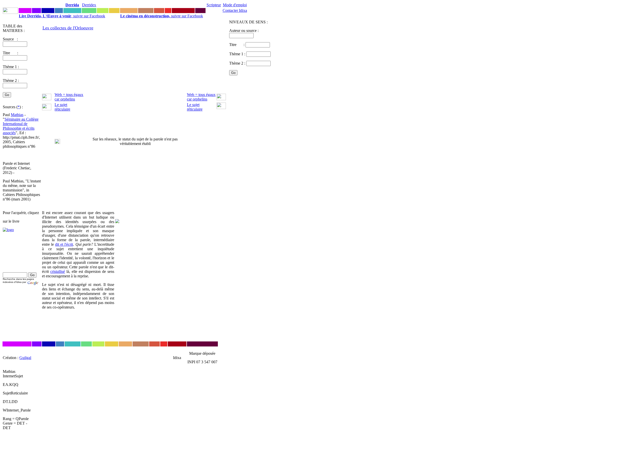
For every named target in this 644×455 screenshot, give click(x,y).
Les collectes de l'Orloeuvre (68, 27)
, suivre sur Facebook (62, 16)
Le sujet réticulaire (62, 107)
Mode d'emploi (235, 5)
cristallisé (57, 271)
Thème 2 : (11, 80)
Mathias (17, 115)
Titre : (237, 44)
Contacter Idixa (235, 10)
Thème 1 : (11, 67)
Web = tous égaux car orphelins (69, 96)
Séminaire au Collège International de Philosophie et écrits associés (20, 126)
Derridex (89, 5)
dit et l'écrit (64, 244)
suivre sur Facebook (161, 16)
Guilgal (25, 358)
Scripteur (214, 5)
